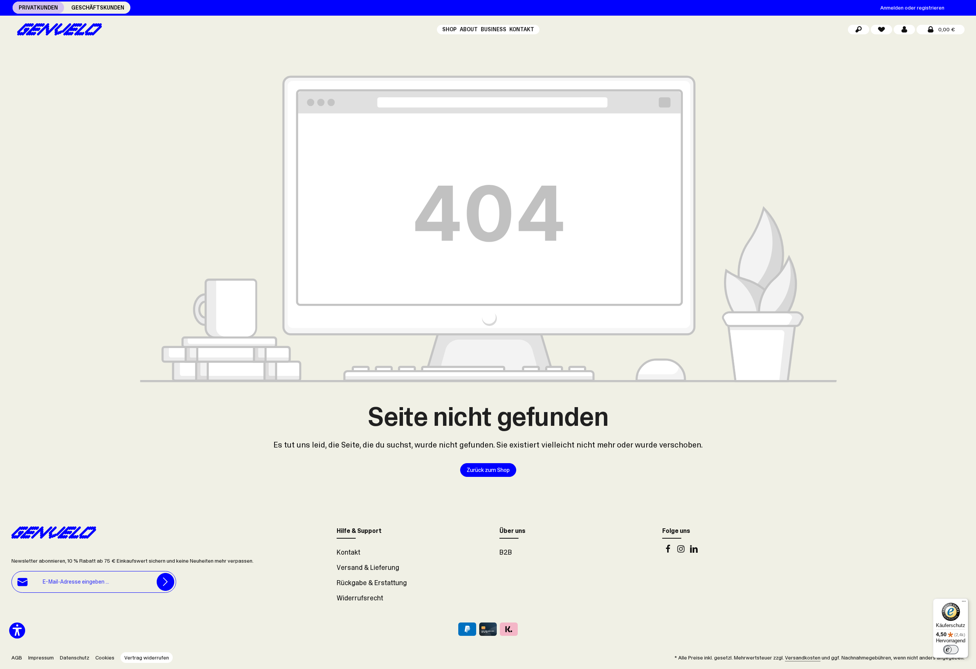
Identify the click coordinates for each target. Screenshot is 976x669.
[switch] (950, 649)
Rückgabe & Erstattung (372, 582)
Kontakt (348, 552)
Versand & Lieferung (368, 567)
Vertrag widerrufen (146, 657)
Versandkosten (802, 657)
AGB (16, 657)
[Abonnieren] (166, 582)
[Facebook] (669, 550)
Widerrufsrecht (360, 598)
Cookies (104, 657)
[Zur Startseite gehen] (56, 29)
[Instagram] (682, 550)
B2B (505, 552)
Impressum (41, 657)
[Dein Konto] (904, 29)
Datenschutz (74, 657)
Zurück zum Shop (488, 470)
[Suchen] (858, 29)
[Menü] (963, 603)
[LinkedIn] (694, 550)
